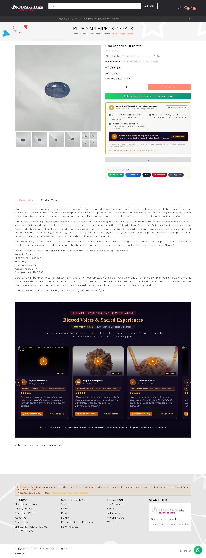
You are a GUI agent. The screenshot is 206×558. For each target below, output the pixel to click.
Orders (111, 508)
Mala (78, 19)
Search (65, 504)
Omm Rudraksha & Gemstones (140, 61)
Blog (64, 513)
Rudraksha (66, 19)
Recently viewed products (77, 522)
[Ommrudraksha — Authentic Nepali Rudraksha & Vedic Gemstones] (27, 7)
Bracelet (104, 19)
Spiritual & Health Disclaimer (31, 526)
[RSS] (190, 551)
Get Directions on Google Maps (35, 493)
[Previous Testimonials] (18, 382)
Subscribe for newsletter (166, 519)
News (64, 508)
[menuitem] (66, 19)
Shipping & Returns (26, 504)
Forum (65, 517)
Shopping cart (115, 517)
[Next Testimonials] (187, 382)
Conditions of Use (25, 513)
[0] (186, 7)
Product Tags (49, 200)
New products (69, 526)
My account (114, 504)
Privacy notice (23, 508)
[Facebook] (181, 551)
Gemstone (90, 19)
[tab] (26, 200)
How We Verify (24, 531)
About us (20, 517)
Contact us (21, 522)
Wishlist (111, 522)
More (115, 19)
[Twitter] (185, 551)
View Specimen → (57, 414)
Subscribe (183, 524)
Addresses (113, 513)
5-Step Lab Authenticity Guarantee (72, 493)
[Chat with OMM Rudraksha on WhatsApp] (198, 550)
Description (26, 200)
